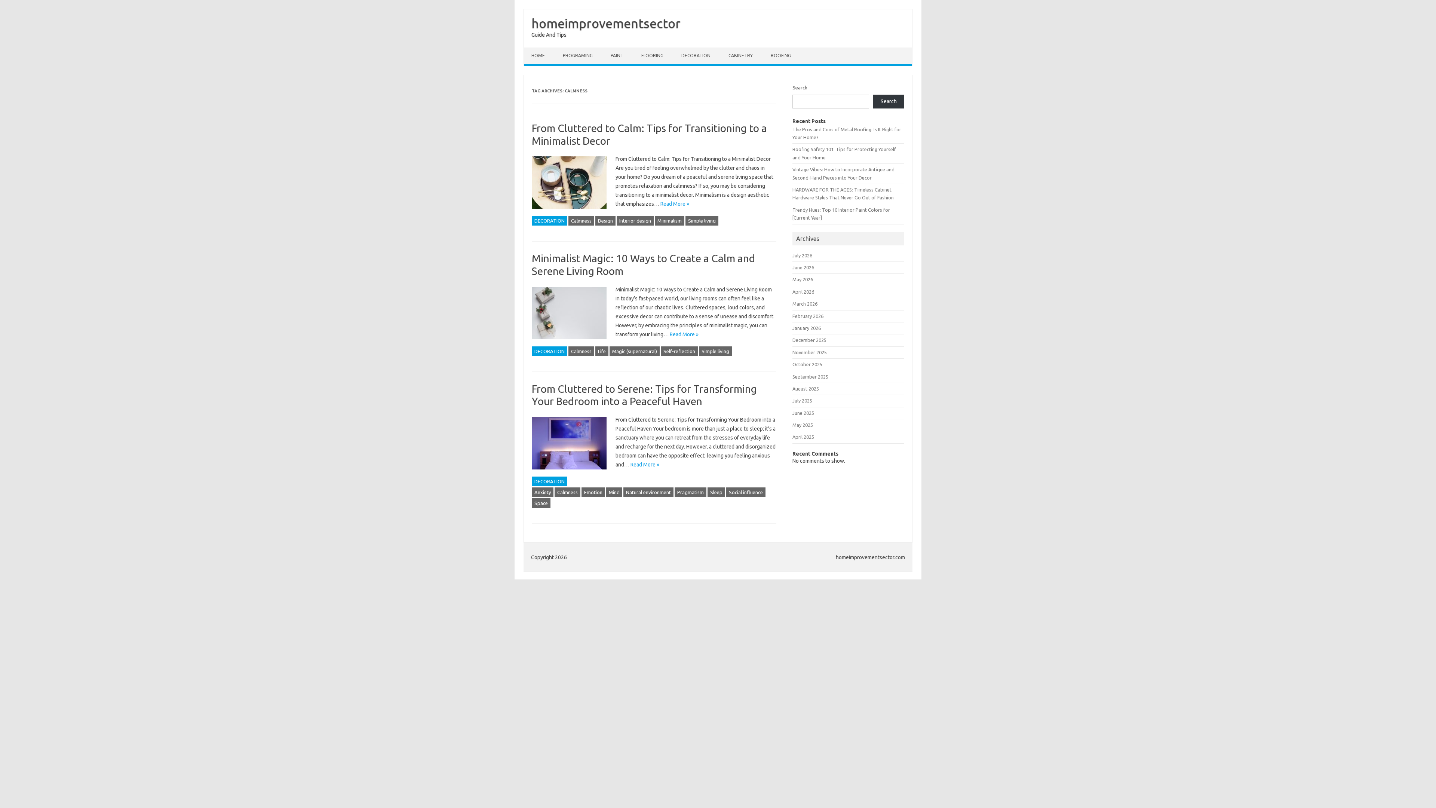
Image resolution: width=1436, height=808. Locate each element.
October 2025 (807, 364)
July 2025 (802, 400)
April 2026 (803, 291)
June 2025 (803, 413)
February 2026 (807, 316)
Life (602, 351)
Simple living (702, 220)
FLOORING (652, 55)
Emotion (593, 492)
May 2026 (802, 279)
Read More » (674, 204)
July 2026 (802, 255)
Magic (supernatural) (634, 351)
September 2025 (810, 376)
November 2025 (809, 352)
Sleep (716, 492)
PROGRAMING (578, 55)
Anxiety (542, 492)
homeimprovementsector (606, 23)
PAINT (617, 55)
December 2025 (809, 340)
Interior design (635, 220)
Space (541, 503)
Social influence (746, 492)
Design (605, 220)
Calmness (581, 220)
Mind (614, 492)
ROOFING (781, 55)
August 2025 (805, 388)
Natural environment (648, 492)
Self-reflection (679, 351)
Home (538, 55)
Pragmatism (690, 492)
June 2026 (803, 267)
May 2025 (802, 425)
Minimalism (669, 220)
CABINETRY (740, 55)
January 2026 (806, 328)
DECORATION (696, 55)
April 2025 (803, 437)
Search (799, 87)
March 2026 (804, 303)
